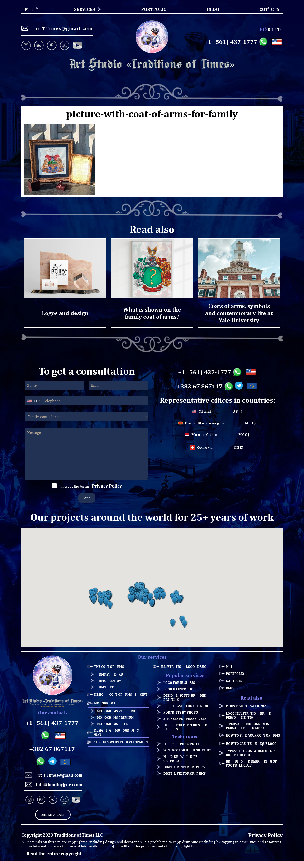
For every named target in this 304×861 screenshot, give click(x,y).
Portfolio (235, 674)
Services (84, 9)
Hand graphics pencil (182, 744)
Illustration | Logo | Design (185, 666)
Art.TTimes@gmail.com (62, 28)
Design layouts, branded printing (184, 697)
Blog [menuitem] (209, 9)
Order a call (52, 814)
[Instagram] (27, 46)
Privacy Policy (107, 485)
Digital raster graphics (184, 767)
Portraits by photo (180, 712)
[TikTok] (64, 46)
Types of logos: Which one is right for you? (250, 753)
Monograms (104, 703)
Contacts (234, 681)
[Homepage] (152, 64)
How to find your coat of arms (253, 735)
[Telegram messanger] (240, 386)
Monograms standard (116, 711)
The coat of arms (109, 666)
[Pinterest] (51, 46)
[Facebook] (77, 46)
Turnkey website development (121, 742)
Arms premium (109, 681)
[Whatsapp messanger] (264, 41)
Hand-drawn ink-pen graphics (181, 759)
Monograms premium (115, 717)
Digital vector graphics (184, 773)
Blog (230, 688)
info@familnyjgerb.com (59, 784)
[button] (94, 600)
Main (230, 666)
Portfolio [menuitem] (149, 9)
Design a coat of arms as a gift (120, 694)
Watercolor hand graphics (187, 750)
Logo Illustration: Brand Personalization (248, 715)
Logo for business (179, 683)
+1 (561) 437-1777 (230, 41)
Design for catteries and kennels (185, 727)
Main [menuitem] (25, 9)
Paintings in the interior (185, 706)
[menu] (152, 9)
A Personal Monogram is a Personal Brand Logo (249, 726)
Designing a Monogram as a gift (118, 732)
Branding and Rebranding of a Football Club (253, 763)
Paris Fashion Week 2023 (247, 706)
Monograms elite (112, 724)
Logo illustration (179, 689)
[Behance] (39, 46)
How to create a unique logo (251, 743)
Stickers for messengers (184, 719)
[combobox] (33, 400)
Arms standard (110, 674)
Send (87, 498)
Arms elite (106, 687)
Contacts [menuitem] (266, 9)
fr (278, 29)
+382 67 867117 (200, 386)
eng (263, 29)
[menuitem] (82, 9)
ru (270, 29)
